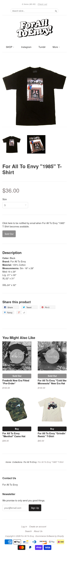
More (56, 47)
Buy (17, 428)
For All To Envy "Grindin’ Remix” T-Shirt (52, 435)
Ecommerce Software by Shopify (49, 536)
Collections (17, 462)
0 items (29, 4)
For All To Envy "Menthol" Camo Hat (13, 435)
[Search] (56, 11)
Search (28, 531)
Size (4, 199)
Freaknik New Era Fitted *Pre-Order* (15, 382)
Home (8, 462)
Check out (42, 4)
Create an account (37, 526)
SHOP (9, 47)
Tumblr (42, 47)
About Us (38, 531)
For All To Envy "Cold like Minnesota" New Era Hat (52, 382)
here (10, 223)
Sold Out (17, 375)
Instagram (26, 47)
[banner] (34, 28)
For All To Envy (30, 462)
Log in (24, 526)
